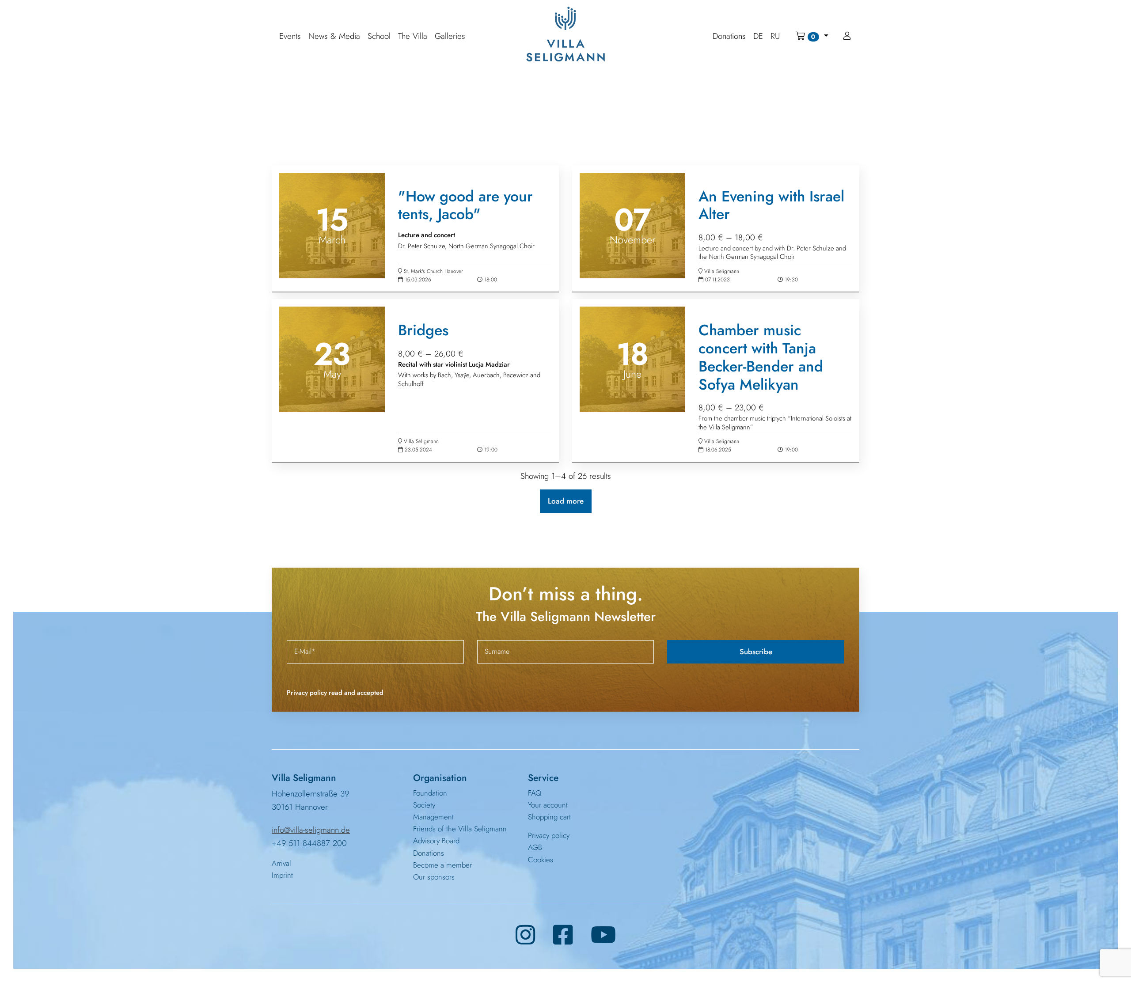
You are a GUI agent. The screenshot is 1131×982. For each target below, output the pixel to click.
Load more (566, 501)
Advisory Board (436, 840)
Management (433, 816)
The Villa (412, 36)
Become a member (442, 865)
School (379, 36)
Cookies (540, 859)
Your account (548, 805)
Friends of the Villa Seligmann (460, 828)
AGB (535, 847)
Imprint (282, 875)
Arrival (281, 863)
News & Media (334, 36)
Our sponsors (434, 877)
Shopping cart (549, 816)
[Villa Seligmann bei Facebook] (563, 935)
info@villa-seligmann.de (311, 830)
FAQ (534, 793)
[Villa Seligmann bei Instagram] (525, 935)
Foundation (430, 793)
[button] (812, 36)
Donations (428, 853)
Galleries (450, 36)
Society (424, 805)
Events (290, 36)
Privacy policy (548, 835)
